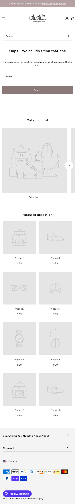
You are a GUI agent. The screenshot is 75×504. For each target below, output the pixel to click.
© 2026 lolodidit (11, 498)
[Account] (67, 18)
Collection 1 (34, 197)
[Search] (68, 36)
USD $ (10, 461)
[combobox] (37, 36)
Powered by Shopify (33, 498)
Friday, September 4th (54, 3)
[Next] (69, 166)
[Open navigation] (13, 18)
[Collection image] (34, 160)
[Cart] (72, 18)
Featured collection (37, 214)
